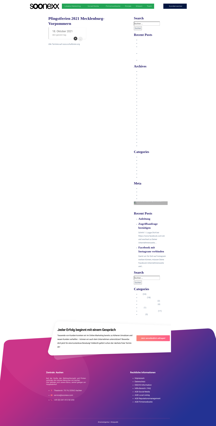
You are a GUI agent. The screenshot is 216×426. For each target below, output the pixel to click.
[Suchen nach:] (147, 24)
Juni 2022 (142, 122)
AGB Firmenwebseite (144, 402)
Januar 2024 (143, 81)
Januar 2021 (143, 139)
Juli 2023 (142, 98)
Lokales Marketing (72, 6)
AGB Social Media (142, 392)
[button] (175, 6)
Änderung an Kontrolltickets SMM (152, 60)
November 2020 (145, 146)
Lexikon (141, 177)
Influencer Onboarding (147, 167)
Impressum (139, 378)
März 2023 (143, 108)
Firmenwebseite (113, 6)
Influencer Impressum (147, 164)
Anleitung (142, 40)
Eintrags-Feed (144, 192)
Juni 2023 (142, 102)
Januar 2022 (143, 125)
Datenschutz (140, 381)
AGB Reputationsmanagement (147, 398)
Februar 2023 (144, 112)
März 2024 (143, 75)
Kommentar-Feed (145, 195)
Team (149, 6)
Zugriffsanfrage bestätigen (149, 43)
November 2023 (145, 85)
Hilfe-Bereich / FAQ (143, 388)
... (80, 39)
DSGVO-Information (143, 385)
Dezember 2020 (145, 142)
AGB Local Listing (142, 395)
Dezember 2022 (145, 119)
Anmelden (142, 188)
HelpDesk (142, 160)
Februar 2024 (144, 78)
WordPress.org (144, 198)
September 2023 (145, 91)
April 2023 (142, 105)
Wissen (139, 6)
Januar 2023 (143, 115)
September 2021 (145, 132)
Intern (140, 170)
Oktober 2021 (144, 129)
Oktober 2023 (144, 88)
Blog (140, 157)
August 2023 (143, 95)
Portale (128, 6)
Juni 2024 (142, 71)
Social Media (93, 6)
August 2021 (143, 135)
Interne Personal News (148, 174)
